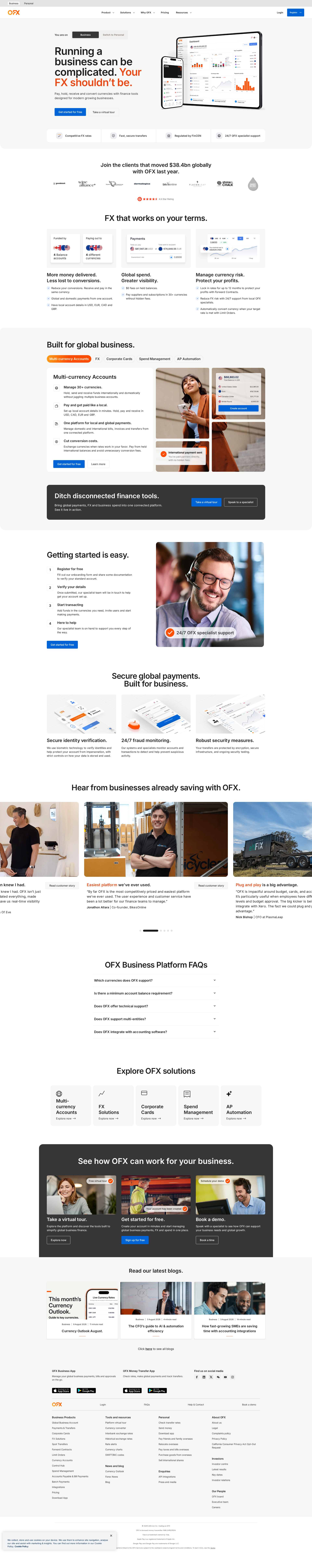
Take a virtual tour (206, 502)
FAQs (147, 1404)
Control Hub (58, 1465)
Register (293, 12)
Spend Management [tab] (154, 359)
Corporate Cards (61, 1433)
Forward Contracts (62, 1449)
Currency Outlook (114, 1471)
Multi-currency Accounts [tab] (69, 359)
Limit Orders (58, 1454)
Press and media (167, 1482)
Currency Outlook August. (82, 1331)
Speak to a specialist (240, 502)
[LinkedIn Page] (204, 1377)
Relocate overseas (168, 1444)
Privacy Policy (219, 1438)
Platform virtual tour (115, 1422)
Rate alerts (111, 1444)
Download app (166, 1433)
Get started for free (69, 464)
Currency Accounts (62, 1460)
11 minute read (96, 1324)
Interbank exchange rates (119, 1433)
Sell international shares (171, 1460)
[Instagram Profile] (232, 1377)
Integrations (58, 1487)
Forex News (111, 1476)
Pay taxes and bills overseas (174, 1449)
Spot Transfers (60, 1444)
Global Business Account (65, 1422)
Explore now (58, 1240)
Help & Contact (196, 1404)
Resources (182, 12)
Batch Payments (60, 1481)
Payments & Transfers (63, 1428)
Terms (212, 1548)
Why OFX (146, 12)
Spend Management (63, 1471)
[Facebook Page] (196, 1377)
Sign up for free (135, 1240)
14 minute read (243, 1319)
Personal (28, 3)
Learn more (98, 464)
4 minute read (169, 1319)
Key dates (217, 1474)
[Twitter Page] (211, 1377)
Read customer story (62, 885)
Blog (107, 1482)
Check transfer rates (169, 1422)
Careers (216, 1507)
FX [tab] (97, 359)
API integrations (167, 1476)
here (148, 1349)
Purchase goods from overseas (175, 1454)
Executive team (220, 1501)
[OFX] (14, 12)
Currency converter (115, 1428)
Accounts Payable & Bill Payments (70, 1476)
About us (216, 1422)
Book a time (207, 1240)
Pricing (165, 12)
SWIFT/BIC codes (114, 1454)
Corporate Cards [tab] (119, 359)
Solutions (125, 12)
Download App (60, 1497)
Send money (165, 1428)
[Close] (111, 1535)
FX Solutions (58, 1438)
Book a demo (249, 1404)
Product (106, 12)
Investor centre (220, 1464)
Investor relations (221, 1480)
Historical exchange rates (118, 1438)
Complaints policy (221, 1433)
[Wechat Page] (218, 1377)
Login (103, 1404)
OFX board (218, 1496)
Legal (215, 1428)
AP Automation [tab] (189, 359)
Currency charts (113, 1449)
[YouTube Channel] (225, 1377)
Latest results (219, 1469)
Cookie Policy (21, 1546)
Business (13, 3)
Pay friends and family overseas (176, 1438)
